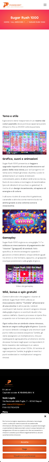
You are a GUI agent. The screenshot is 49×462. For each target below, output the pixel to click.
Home (6, 22)
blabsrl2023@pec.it (15, 404)
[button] (45, 416)
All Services (17, 22)
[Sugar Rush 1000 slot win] (24, 132)
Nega (24, 449)
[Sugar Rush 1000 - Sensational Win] (24, 211)
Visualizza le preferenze (24, 456)
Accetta (24, 442)
